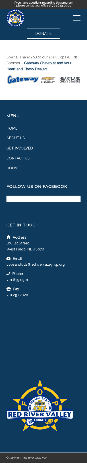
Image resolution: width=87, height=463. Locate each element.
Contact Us (18, 158)
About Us (15, 138)
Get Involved (19, 148)
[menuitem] (74, 18)
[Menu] (74, 18)
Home (11, 128)
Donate (43, 33)
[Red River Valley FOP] (36, 18)
